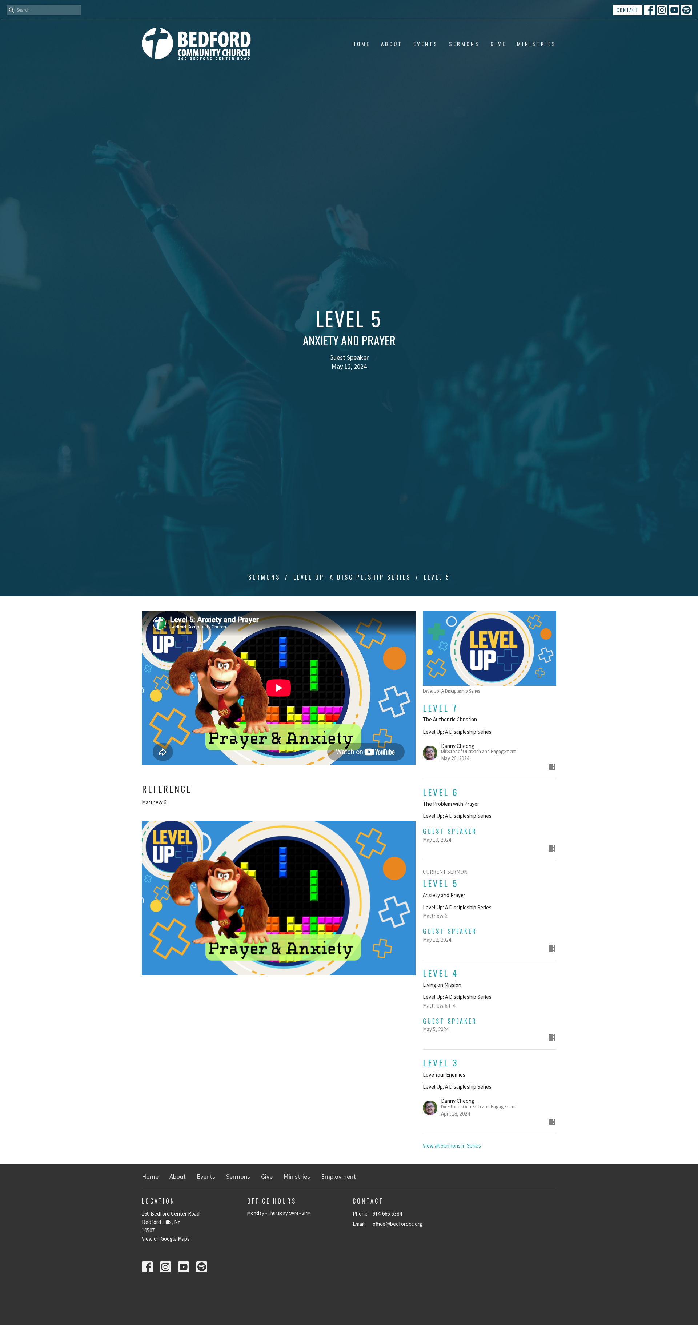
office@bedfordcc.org (397, 1223)
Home (361, 44)
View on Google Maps (166, 1238)
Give (498, 44)
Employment (338, 1176)
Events (425, 44)
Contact (628, 9)
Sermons (464, 44)
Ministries (536, 44)
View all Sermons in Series (452, 1145)
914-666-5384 (387, 1213)
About (391, 44)
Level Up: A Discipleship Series (352, 577)
